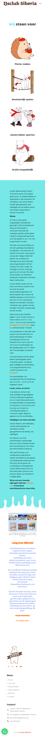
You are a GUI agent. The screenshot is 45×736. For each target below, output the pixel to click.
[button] (4, 731)
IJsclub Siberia (25, 732)
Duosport (14, 373)
